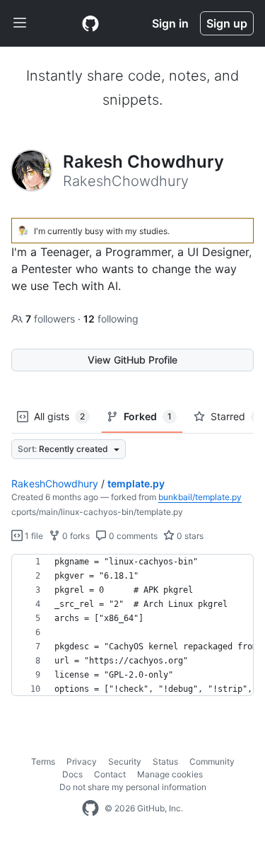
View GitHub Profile (132, 360)
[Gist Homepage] (90, 23)
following (111, 319)
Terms (43, 761)
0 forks (75, 536)
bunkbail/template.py (200, 497)
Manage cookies (170, 774)
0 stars (189, 536)
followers (51, 319)
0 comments (132, 536)
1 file (33, 536)
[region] (132, 625)
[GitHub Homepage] (90, 808)
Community (212, 761)
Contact (110, 774)
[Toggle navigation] (19, 23)
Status (165, 761)
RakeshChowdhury (54, 483)
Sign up (226, 23)
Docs (72, 774)
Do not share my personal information (132, 787)
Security (124, 761)
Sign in (170, 23)
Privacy (81, 761)
